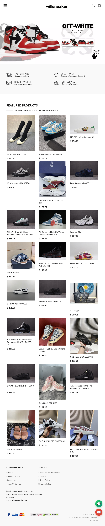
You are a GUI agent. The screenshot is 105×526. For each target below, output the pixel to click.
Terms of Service (13, 484)
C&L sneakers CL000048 (81, 357)
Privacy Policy (44, 480)
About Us (10, 472)
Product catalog (13, 476)
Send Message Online (17, 500)
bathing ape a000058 (17, 303)
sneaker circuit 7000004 (50, 301)
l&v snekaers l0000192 (81, 183)
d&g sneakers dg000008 (82, 263)
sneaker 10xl (76, 232)
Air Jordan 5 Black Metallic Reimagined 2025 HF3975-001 (19, 342)
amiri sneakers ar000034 (50, 154)
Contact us (11, 480)
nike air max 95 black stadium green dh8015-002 (20, 233)
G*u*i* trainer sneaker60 (82, 137)
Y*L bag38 (75, 310)
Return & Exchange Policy (49, 472)
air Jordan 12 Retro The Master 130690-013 (81, 386)
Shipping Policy (44, 484)
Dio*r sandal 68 (14, 449)
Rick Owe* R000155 (48, 403)
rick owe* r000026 (16, 154)
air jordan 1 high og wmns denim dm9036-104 (51, 233)
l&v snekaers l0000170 (18, 183)
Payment (42, 476)
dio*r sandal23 (14, 272)
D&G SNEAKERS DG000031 (52, 441)
